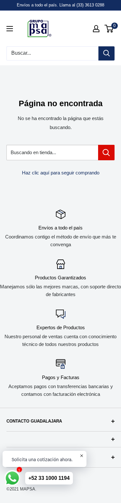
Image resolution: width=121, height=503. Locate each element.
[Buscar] (106, 53)
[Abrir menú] (9, 28)
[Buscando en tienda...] (106, 152)
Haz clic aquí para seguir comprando (60, 172)
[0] (109, 29)
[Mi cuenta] (96, 28)
